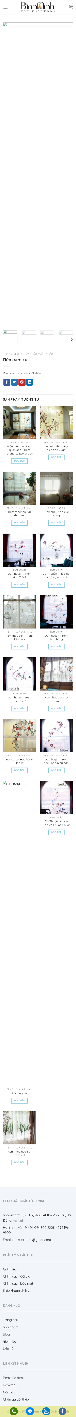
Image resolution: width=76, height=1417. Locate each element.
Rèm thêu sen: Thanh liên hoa (19, 637)
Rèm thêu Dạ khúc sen (57, 699)
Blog (6, 1334)
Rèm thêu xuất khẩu (38, 353)
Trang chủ (11, 353)
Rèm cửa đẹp (13, 1378)
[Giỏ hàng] (71, 7)
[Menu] (5, 7)
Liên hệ (8, 1348)
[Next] (66, 174)
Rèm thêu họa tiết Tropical (19, 1153)
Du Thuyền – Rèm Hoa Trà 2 (19, 575)
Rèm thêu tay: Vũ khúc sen (19, 513)
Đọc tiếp (19, 460)
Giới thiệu (10, 1269)
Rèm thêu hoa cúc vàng (57, 513)
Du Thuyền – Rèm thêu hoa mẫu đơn (56, 761)
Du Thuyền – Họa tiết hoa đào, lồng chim (56, 575)
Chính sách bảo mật (18, 1283)
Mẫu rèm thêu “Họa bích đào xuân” (56, 448)
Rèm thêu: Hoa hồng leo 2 (19, 761)
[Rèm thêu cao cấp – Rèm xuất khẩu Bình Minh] (38, 7)
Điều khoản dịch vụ (17, 1291)
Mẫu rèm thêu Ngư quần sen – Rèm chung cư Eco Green (19, 450)
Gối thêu (9, 1392)
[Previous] (9, 174)
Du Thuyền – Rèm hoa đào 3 (19, 699)
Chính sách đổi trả (16, 1276)
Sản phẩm (10, 1327)
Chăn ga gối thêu (16, 1399)
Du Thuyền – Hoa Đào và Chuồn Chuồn (57, 822)
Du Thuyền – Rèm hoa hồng (56, 637)
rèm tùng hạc (19, 1093)
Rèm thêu (10, 1385)
